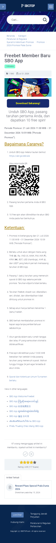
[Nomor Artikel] (7, 74)
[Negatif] (31, 453)
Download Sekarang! (28, 103)
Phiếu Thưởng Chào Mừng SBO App (26, 426)
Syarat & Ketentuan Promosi (20, 42)
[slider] (28, 462)
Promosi (41, 42)
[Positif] (25, 453)
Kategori (22, 36)
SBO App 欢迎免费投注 (20, 406)
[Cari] (45, 19)
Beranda (11, 36)
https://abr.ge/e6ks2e (19, 156)
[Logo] (28, 5)
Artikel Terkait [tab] (12, 477)
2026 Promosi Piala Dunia (19, 45)
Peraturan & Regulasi (17, 39)
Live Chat (17, 515)
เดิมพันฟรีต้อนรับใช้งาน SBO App (25, 421)
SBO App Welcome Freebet (22, 396)
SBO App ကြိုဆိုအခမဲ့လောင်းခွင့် (24, 401)
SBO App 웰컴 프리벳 (19, 416)
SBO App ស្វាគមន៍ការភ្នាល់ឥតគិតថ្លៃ (24, 411)
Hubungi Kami (17, 522)
